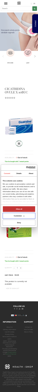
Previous (3, 56)
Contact (35, 23)
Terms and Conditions (9, 336)
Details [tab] (19, 173)
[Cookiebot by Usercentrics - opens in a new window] (26, 167)
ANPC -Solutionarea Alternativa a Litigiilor (9, 342)
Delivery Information (9, 329)
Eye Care (10, 63)
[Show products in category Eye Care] (10, 53)
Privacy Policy (9, 334)
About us (10, 327)
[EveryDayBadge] (19, 143)
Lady (27, 63)
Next (35, 56)
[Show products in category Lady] (27, 53)
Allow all (19, 209)
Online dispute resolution (9, 345)
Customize (18, 216)
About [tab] (31, 173)
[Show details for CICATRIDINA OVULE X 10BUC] (19, 120)
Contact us (28, 327)
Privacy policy (11, 352)
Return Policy (28, 332)
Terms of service (11, 354)
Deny (19, 222)
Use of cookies (9, 332)
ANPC (10, 339)
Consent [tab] (7, 173)
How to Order (28, 329)
